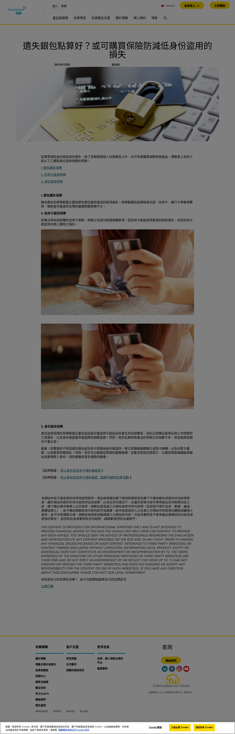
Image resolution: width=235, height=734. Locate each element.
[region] (117, 728)
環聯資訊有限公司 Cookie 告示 (73, 730)
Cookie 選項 (155, 727)
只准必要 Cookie (179, 727)
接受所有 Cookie (204, 727)
